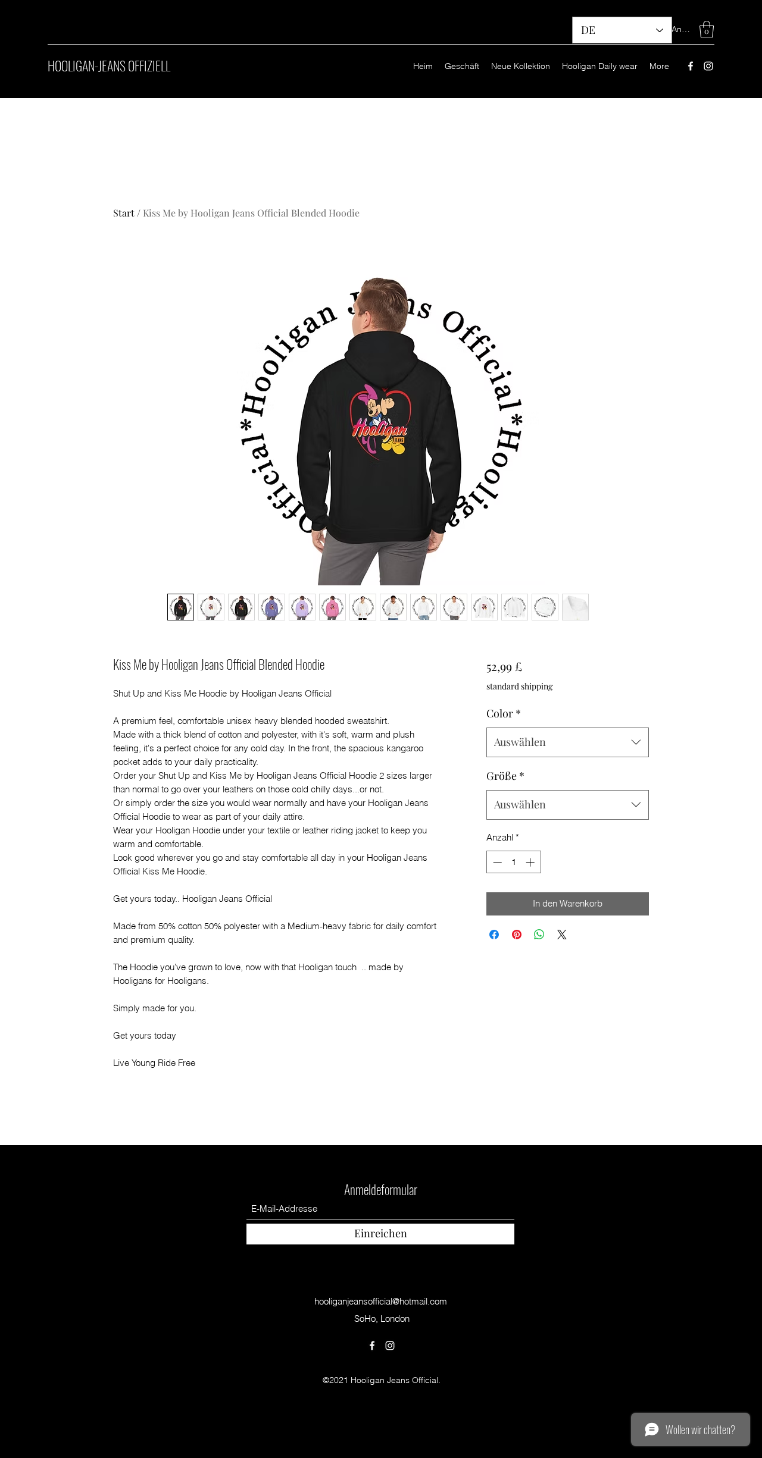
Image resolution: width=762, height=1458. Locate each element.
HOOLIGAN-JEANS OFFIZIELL (109, 65)
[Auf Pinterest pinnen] (517, 934)
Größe (505, 776)
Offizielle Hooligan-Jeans (381, 1135)
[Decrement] (496, 862)
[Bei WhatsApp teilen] (539, 934)
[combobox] (567, 742)
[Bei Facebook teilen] (494, 934)
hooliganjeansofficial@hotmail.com (380, 1301)
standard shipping (519, 686)
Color (503, 713)
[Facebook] (691, 66)
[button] (706, 29)
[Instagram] (708, 66)
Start (124, 212)
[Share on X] (562, 934)
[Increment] (531, 862)
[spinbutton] (513, 862)
